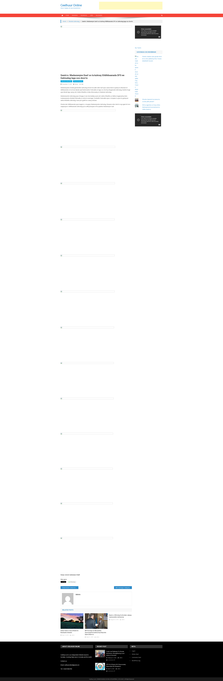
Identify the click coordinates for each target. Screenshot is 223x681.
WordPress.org (136, 660)
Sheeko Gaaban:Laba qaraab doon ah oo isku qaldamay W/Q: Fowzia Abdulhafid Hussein (152, 59)
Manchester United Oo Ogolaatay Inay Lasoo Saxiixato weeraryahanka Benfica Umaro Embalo (70, 588)
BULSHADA (99, 15)
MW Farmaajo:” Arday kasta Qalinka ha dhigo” (123, 588)
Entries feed (135, 654)
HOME (67, 15)
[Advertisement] (130, 6)
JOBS (91, 15)
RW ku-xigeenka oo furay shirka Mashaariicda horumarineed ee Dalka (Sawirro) (151, 107)
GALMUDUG (84, 15)
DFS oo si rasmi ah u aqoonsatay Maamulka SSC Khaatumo (116, 665)
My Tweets (138, 48)
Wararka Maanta (78, 81)
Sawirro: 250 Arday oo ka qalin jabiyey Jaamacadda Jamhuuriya (120, 616)
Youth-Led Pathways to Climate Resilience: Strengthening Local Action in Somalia (115, 653)
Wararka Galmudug (66, 81)
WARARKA (75, 15)
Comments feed (136, 657)
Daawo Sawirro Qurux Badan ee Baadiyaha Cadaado (69, 631)
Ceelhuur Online (71, 5)
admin (76, 84)
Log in (133, 651)
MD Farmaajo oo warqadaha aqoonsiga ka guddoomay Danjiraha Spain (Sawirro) (95, 632)
